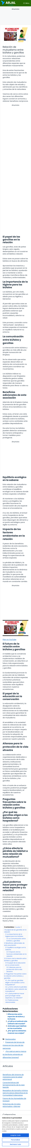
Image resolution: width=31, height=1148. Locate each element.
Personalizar (15, 1140)
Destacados (10, 1039)
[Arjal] (8, 3)
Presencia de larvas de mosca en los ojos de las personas (13, 1045)
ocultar (18, 927)
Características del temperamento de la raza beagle (14, 1084)
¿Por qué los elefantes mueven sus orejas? (17, 1032)
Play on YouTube (9, 639)
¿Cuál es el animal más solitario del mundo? (17, 1022)
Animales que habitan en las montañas (17, 1027)
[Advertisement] (15, 16)
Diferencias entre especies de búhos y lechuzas (16, 1016)
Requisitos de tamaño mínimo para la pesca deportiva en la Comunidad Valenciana (15, 1092)
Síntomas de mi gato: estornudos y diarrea (12, 1105)
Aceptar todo (15, 1135)
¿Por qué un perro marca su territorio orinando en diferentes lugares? (14, 1054)
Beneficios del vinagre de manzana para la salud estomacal (13, 1076)
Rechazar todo (15, 1144)
